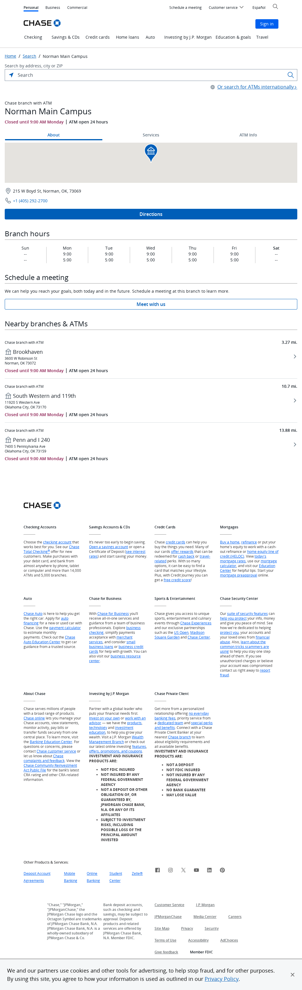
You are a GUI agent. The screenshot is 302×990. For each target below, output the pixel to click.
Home (10, 56)
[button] (292, 974)
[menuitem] (185, 8)
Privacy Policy (222, 978)
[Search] (291, 75)
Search (29, 56)
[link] (157, 871)
